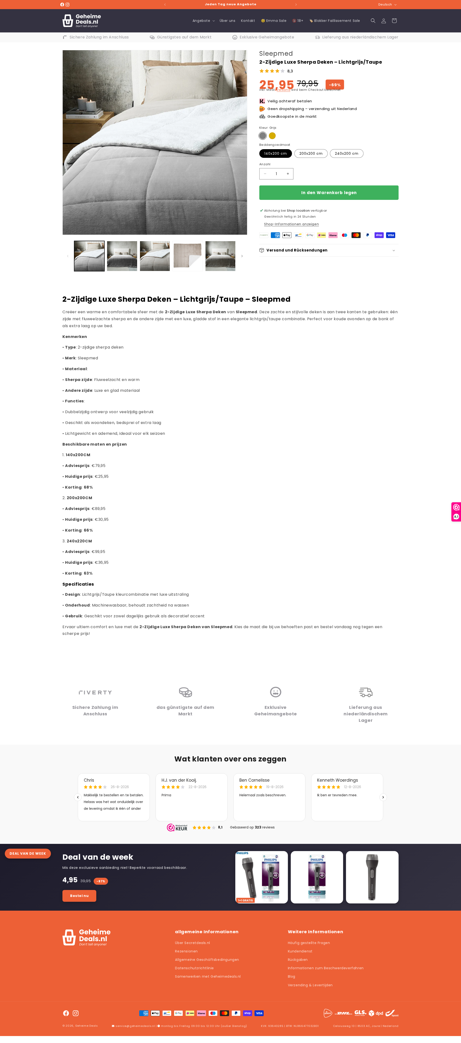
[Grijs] (262, 135)
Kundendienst (300, 951)
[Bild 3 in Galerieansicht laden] (155, 256)
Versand (283, 90)
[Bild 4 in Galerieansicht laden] (187, 256)
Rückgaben (298, 959)
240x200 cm (346, 153)
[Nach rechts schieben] (242, 256)
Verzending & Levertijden (310, 985)
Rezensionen (186, 951)
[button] (203, 21)
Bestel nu (79, 895)
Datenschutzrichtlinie (194, 968)
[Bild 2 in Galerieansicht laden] (122, 256)
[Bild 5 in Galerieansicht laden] (220, 256)
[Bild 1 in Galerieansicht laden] (89, 256)
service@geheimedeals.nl (135, 1026)
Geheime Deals (86, 1026)
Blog (291, 976)
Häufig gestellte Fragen (309, 942)
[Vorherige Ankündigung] (165, 4)
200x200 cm (311, 153)
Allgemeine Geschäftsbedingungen (207, 959)
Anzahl (264, 164)
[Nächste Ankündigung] (296, 4)
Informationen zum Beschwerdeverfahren (326, 968)
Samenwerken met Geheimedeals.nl (208, 976)
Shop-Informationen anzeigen (291, 224)
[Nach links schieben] (67, 256)
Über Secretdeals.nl (192, 942)
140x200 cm (275, 153)
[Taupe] (272, 135)
